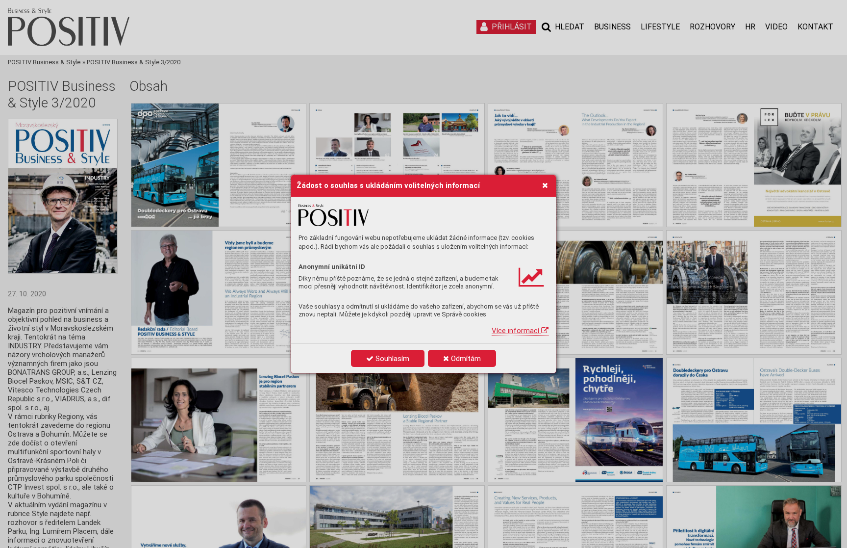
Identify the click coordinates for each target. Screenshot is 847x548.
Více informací (516, 330)
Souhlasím (391, 358)
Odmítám (465, 358)
